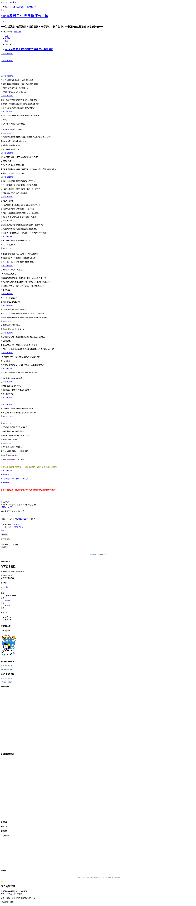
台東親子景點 (18, 527)
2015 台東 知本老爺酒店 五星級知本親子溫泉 (29, 49)
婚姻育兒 (17, 32)
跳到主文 (4, 21)
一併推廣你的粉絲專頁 (6, 682)
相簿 (6, 36)
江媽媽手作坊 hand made (7, 678)
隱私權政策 (109, 877)
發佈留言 (4, 547)
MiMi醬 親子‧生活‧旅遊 (7, 665)
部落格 (7, 38)
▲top (2, 531)
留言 (25, 519)
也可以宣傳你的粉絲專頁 (7, 669)
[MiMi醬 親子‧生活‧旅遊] (1, 668)
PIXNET (82, 877)
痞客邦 (20, 519)
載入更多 (4, 534)
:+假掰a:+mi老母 (6, 507)
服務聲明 (117, 877)
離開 (11, 902)
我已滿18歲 (5, 902)
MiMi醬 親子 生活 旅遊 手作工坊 (24, 16)
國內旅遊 (16, 524)
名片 (6, 41)
